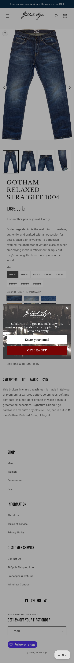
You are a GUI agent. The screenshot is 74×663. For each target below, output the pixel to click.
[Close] (67, 308)
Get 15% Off (37, 350)
